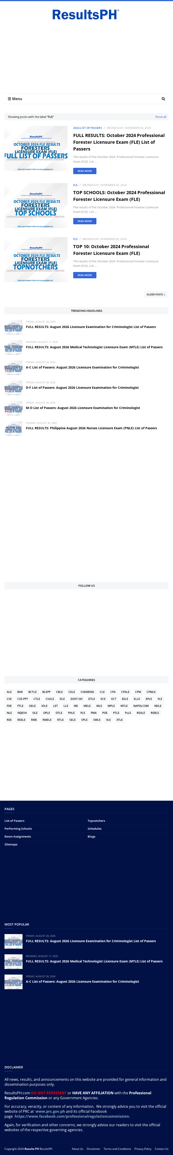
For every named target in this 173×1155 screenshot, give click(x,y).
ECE (103, 699)
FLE (75, 185)
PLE (82, 713)
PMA (94, 713)
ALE (9, 692)
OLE (35, 713)
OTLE (59, 713)
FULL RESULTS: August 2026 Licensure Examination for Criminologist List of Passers (91, 327)
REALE (141, 713)
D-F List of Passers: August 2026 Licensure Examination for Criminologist (82, 387)
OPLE (46, 713)
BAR (20, 692)
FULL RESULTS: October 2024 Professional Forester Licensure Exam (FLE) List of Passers (119, 142)
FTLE (20, 706)
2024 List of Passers (87, 128)
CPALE (125, 692)
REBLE (155, 713)
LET (55, 706)
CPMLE (151, 692)
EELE (125, 699)
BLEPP (46, 692)
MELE (87, 706)
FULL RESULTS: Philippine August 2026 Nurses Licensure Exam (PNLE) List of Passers (91, 428)
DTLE (91, 699)
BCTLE (32, 692)
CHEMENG (87, 692)
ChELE (50, 699)
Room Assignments (18, 836)
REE (9, 720)
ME (76, 706)
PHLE (71, 713)
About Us (77, 1149)
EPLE (149, 699)
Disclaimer (93, 1149)
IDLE (44, 706)
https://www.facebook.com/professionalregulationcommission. (73, 1116)
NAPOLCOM (141, 706)
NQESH (22, 713)
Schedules (94, 829)
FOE (9, 706)
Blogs (91, 836)
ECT (113, 699)
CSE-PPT (22, 699)
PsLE (128, 713)
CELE (71, 692)
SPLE (84, 720)
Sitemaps (11, 844)
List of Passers (14, 821)
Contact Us (161, 1149)
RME (34, 720)
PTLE (116, 713)
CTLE (37, 699)
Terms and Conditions (117, 1149)
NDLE (158, 706)
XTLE (119, 720)
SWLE (96, 720)
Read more (85, 171)
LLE (66, 706)
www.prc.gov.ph (50, 1111)
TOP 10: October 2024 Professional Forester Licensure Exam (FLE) (111, 249)
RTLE (60, 720)
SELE (72, 720)
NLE (9, 713)
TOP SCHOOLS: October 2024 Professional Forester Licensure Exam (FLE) (119, 195)
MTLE (124, 706)
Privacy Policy (142, 1149)
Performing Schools (18, 829)
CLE (102, 692)
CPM (138, 692)
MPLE (111, 706)
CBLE (59, 692)
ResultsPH (46, 1149)
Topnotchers (96, 821)
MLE (99, 706)
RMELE (47, 720)
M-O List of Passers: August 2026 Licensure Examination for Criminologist (83, 408)
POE (104, 713)
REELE (21, 720)
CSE (9, 699)
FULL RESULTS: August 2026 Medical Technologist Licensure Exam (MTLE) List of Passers (94, 347)
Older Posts (155, 294)
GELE (32, 706)
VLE (108, 720)
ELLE (137, 699)
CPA (113, 692)
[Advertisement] (86, 55)
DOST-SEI (77, 699)
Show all (160, 117)
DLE (62, 699)
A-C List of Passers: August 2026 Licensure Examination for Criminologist (82, 367)
